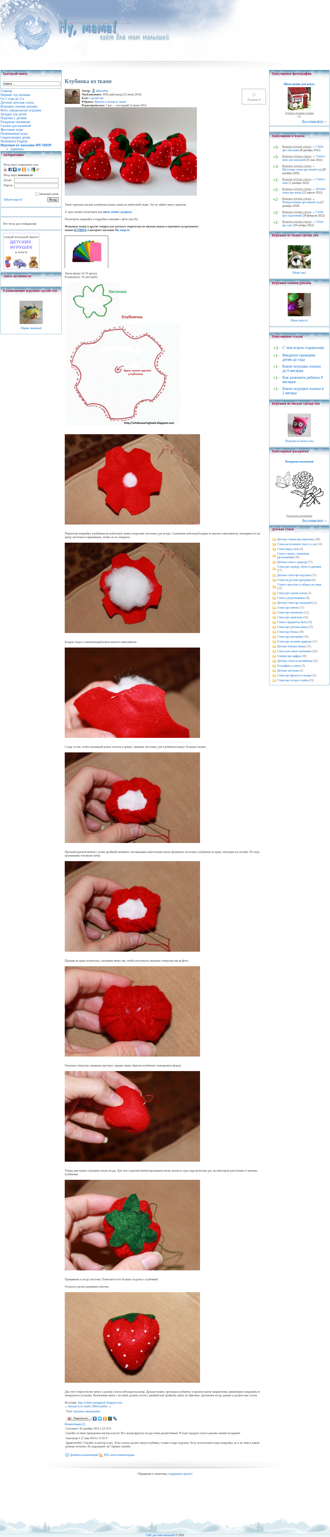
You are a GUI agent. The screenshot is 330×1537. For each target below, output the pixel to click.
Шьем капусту (299, 320)
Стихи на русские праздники (294, 580)
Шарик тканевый (31, 328)
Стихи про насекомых (290, 612)
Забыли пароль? (13, 199)
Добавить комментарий (84, 1455)
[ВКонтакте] (94, 1418)
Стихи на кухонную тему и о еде (296, 544)
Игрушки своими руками (87, 22)
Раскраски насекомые (299, 515)
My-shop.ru (122, 230)
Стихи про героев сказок (292, 593)
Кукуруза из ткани (79, 1406)
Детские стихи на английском (294, 661)
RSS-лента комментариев (119, 1455)
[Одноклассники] (105, 1418)
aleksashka (102, 91)
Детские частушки (288, 670)
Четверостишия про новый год (300, 202)
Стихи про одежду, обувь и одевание (299, 566)
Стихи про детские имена (292, 627)
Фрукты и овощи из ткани (110, 101)
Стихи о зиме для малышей (303, 158)
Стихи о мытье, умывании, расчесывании (293, 555)
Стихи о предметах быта (292, 622)
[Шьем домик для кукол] (299, 109)
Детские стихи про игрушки (294, 575)
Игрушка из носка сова (299, 441)
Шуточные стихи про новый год (301, 169)
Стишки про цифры (289, 656)
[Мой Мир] (110, 1418)
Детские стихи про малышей (294, 602)
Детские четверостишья (291, 646)
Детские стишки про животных (296, 539)
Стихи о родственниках (291, 598)
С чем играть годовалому (303, 348)
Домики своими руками (299, 113)
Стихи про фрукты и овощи (294, 675)
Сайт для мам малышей (160, 1535)
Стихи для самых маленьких (294, 651)
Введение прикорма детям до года (298, 357)
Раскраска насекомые (299, 461)
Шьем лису (299, 272)
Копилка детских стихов (296, 146)
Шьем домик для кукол (299, 84)
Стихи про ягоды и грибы (292, 680)
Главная (63, 22)
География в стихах (289, 665)
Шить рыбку (100, 1406)
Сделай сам (96, 98)
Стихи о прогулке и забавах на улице (299, 584)
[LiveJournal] (115, 1418)
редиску (127, 212)
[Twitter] (99, 1418)
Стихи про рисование (290, 636)
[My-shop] (21, 268)
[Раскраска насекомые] (299, 512)
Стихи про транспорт (289, 617)
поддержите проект (180, 1473)
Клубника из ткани (119, 22)
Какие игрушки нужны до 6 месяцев (301, 368)
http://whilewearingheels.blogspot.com (100, 1402)
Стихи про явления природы (294, 641)
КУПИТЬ (80, 230)
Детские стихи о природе (292, 562)
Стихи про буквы (287, 631)
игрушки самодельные (86, 1411)
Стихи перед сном (288, 549)
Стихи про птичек (288, 607)
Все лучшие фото (312, 121)
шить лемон (111, 212)
